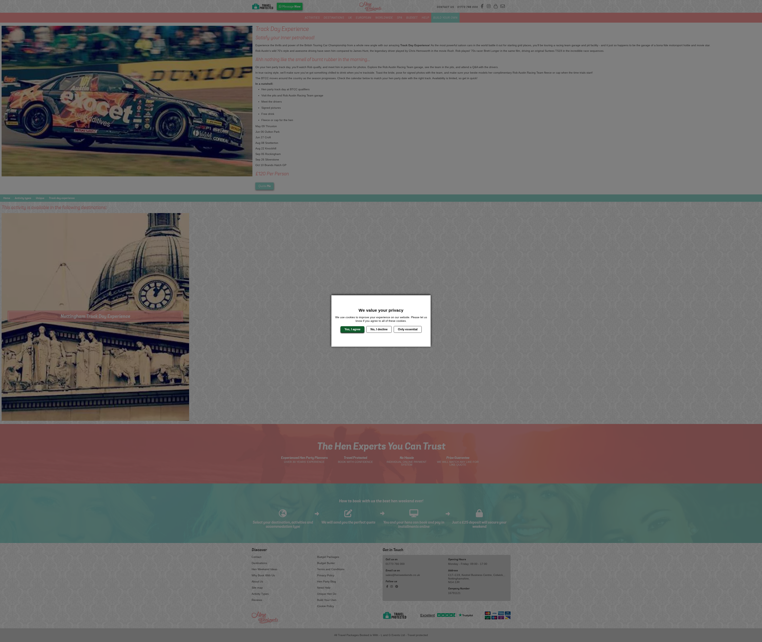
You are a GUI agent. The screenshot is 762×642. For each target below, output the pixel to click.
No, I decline (379, 329)
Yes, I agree (352, 329)
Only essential (408, 329)
